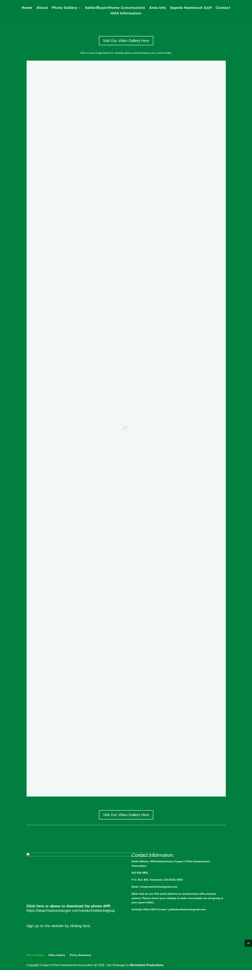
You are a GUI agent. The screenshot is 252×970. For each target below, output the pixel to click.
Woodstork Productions (146, 965)
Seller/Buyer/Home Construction (115, 8)
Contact (223, 8)
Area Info (157, 8)
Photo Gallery (64, 8)
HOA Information (126, 13)
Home (27, 8)
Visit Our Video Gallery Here (126, 41)
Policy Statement (80, 955)
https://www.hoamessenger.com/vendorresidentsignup (70, 910)
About (42, 8)
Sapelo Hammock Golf (191, 8)
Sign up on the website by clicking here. (58, 926)
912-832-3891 (140, 872)
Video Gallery (56, 955)
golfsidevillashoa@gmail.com (187, 909)
